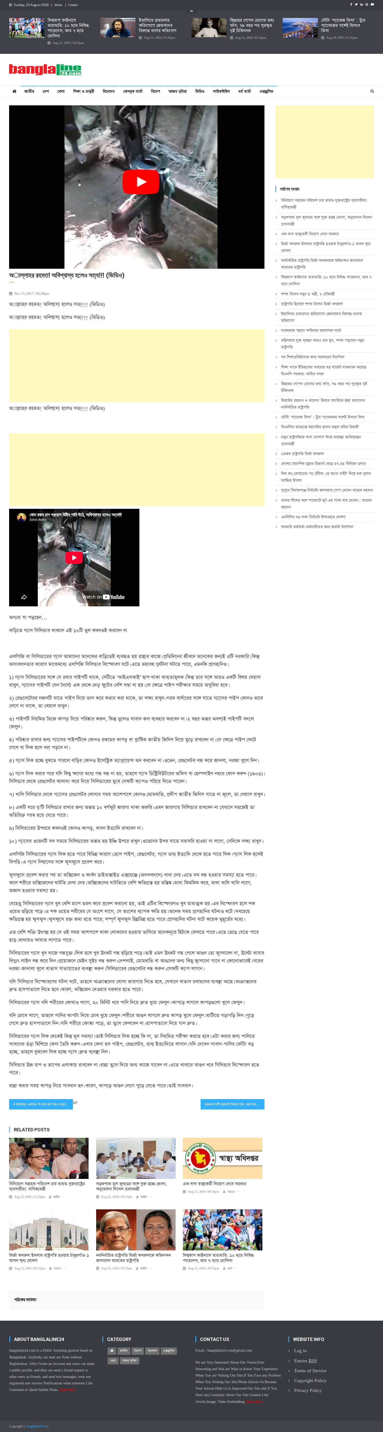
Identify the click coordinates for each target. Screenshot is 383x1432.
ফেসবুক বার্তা (133, 91)
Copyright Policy (310, 1380)
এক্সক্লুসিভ (266, 91)
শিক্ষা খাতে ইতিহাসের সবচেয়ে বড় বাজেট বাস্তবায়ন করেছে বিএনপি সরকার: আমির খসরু (323, 370)
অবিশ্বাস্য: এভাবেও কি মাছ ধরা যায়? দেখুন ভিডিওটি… (44, 1104)
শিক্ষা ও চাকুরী (83, 91)
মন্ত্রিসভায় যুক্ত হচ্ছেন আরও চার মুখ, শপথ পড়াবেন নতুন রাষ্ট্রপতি (322, 344)
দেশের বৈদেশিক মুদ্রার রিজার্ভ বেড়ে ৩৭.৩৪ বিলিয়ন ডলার (323, 463)
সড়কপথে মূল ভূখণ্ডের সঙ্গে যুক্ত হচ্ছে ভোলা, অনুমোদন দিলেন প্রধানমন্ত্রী (131, 1186)
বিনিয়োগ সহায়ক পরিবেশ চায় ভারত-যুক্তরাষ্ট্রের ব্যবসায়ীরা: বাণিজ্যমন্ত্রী (47, 1186)
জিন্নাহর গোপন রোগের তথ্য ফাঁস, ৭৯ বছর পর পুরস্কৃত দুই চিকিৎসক (252, 26)
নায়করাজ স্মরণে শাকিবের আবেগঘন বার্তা (311, 330)
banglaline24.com (37, 1426)
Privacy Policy (308, 1390)
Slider (231, 1192)
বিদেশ (155, 91)
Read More (67, 1390)
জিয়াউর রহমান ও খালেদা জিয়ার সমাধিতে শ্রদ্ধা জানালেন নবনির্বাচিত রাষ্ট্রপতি (323, 404)
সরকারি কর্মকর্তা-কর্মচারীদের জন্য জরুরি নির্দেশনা (317, 527)
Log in (300, 1350)
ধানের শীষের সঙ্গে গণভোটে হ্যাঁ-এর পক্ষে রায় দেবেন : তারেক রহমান (326, 504)
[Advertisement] (136, 365)
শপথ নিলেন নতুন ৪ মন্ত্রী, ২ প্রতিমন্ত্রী (308, 294)
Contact (73, 5)
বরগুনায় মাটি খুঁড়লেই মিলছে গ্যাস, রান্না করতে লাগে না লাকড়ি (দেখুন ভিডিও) (234, 1104)
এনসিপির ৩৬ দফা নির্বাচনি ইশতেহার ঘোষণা (313, 517)
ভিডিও (200, 91)
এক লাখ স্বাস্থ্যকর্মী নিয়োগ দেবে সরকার (214, 1184)
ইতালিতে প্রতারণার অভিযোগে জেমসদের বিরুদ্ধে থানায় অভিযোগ (157, 26)
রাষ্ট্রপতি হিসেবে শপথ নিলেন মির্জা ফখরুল (312, 304)
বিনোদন (109, 91)
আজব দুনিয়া (178, 91)
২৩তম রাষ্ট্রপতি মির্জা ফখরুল (302, 454)
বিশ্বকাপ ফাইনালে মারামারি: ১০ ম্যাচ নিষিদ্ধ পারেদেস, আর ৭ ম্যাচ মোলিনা (68, 28)
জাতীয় (29, 91)
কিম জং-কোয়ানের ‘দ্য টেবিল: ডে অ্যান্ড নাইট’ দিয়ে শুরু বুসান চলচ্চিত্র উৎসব (326, 477)
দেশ (46, 91)
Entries (305, 1361)
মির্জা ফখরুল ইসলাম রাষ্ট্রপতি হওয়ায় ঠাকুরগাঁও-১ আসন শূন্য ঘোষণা (49, 1258)
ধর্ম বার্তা (244, 91)
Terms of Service (310, 1370)
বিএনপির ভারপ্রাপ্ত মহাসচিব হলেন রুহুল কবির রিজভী (320, 427)
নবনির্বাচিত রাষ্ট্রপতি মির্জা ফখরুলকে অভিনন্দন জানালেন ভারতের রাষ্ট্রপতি (133, 1258)
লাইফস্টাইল (221, 91)
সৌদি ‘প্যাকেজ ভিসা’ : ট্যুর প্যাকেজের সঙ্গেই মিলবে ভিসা (343, 26)
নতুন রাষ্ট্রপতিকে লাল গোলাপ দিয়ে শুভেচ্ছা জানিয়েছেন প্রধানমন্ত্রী (321, 440)
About (58, 5)
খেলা (61, 91)
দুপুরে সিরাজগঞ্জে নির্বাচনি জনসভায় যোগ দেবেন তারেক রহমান (327, 490)
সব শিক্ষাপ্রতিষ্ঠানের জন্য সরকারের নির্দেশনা (312, 357)
